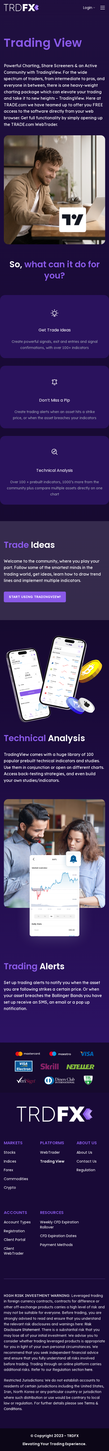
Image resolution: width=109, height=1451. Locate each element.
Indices (10, 1161)
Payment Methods (56, 1244)
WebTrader (50, 1152)
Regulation (86, 1170)
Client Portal (14, 1239)
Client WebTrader (14, 1251)
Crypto (10, 1187)
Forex (8, 1170)
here (88, 1369)
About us (84, 1152)
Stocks (9, 1152)
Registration (14, 1231)
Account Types (17, 1222)
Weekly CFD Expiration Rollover (59, 1225)
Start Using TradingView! (35, 597)
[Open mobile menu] (103, 8)
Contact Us (87, 1161)
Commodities (16, 1179)
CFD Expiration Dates (58, 1236)
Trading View (52, 1161)
